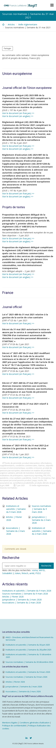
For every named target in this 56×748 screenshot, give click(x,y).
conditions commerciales (26, 465)
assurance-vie (6, 483)
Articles (11, 24)
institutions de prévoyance (11, 475)
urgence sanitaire (7, 473)
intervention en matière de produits (36, 470)
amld (31, 573)
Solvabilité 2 (8, 573)
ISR (45, 480)
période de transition (25, 473)
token (17, 573)
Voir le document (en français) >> (18, 113)
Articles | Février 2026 (13, 596)
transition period (42, 473)
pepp (34, 480)
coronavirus (45, 478)
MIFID (42, 570)
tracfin (40, 480)
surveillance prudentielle (23, 483)
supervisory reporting (33, 475)
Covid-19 (36, 478)
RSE (44, 475)
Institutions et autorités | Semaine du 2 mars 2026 (42, 531)
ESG (49, 475)
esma (35, 570)
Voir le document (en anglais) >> (17, 116)
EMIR (7, 485)
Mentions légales (10, 722)
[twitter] (30, 738)
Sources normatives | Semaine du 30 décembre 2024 (29, 662)
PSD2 (38, 573)
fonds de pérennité (13, 463)
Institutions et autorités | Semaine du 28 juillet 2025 (28, 649)
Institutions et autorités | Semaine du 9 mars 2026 (16, 509)
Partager (7, 48)
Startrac (41, 465)
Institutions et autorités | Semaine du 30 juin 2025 (28, 645)
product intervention (31, 463)
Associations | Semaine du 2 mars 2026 (15, 531)
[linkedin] (26, 738)
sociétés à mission (34, 468)
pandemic (4, 478)
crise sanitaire (15, 478)
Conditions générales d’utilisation (34, 722)
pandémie (26, 478)
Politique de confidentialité (14, 725)
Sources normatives (8, 488)
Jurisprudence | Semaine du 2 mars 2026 (41, 520)
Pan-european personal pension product (27, 479)
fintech (25, 573)
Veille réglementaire (27, 24)
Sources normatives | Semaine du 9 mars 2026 (41, 509)
